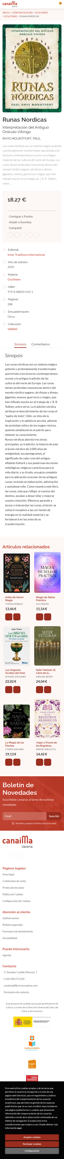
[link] (16, 616)
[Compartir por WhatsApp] (23, 234)
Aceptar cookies (32, 1137)
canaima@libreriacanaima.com (21, 985)
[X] (21, 856)
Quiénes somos (11, 918)
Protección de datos (13, 887)
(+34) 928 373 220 (14, 978)
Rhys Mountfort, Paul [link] (22, 138)
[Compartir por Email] (30, 234)
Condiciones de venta (14, 881)
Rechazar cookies (32, 1144)
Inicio (6, 12)
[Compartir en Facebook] (10, 234)
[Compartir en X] (17, 234)
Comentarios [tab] (40, 344)
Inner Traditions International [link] (26, 254)
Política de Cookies (13, 894)
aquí (19, 1128)
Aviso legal (8, 874)
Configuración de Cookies (17, 901)
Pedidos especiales (13, 924)
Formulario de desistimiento (18, 931)
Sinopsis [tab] (20, 344)
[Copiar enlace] (36, 234)
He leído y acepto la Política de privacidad (36, 823)
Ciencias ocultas (22, 12)
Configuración (32, 1151)
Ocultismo (41, 12)
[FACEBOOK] (6, 856)
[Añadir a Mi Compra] (8, 616)
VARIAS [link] (12, 329)
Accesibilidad (10, 938)
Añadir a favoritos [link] (20, 222)
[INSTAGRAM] (14, 856)
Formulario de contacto (16, 992)
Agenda (7, 955)
